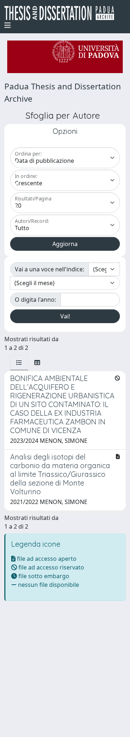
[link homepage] (62, 13)
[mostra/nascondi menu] (7, 25)
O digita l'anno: (35, 300)
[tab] (19, 362)
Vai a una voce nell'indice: (49, 269)
